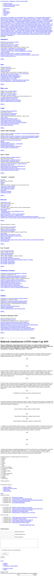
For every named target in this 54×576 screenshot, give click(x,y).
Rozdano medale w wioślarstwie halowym (10, 161)
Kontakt (5, 569)
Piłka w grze (4, 88)
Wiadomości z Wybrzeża (8, 270)
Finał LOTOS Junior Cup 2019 (19, 518)
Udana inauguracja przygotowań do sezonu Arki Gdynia (24, 517)
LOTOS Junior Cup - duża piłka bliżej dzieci (22, 498)
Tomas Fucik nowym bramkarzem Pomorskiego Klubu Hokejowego (27, 508)
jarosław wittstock (7, 487)
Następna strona (31, 524)
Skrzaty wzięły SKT (5, 71)
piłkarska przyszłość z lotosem (10, 488)
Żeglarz (2, 183)
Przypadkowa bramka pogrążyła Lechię (21, 501)
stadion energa (6, 489)
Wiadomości (4, 39)
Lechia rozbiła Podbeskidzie (18, 502)
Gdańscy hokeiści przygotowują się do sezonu (22, 510)
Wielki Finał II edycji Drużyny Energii (20, 522)
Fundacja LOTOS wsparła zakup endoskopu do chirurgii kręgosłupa (27, 500)
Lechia (2, 108)
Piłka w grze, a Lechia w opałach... (8, 94)
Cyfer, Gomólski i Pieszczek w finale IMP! (21, 521)
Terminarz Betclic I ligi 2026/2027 (8, 114)
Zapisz (35, 574)
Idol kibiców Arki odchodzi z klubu (20, 511)
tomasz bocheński (7, 491)
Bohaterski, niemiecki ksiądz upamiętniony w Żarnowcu (13, 277)
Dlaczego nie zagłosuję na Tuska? (8, 319)
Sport (2, 64)
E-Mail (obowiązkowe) (20, 534)
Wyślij (2, 561)
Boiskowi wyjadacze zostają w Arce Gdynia (22, 507)
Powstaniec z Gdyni (5, 206)
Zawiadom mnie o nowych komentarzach (11, 550)
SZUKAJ (33, 338)
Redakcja (5, 563)
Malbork (3, 295)
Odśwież (2, 557)
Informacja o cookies (8, 568)
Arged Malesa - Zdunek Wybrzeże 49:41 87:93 (22, 519)
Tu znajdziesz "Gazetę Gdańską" (10, 565)
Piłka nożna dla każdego (17, 497)
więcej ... (3, 59)
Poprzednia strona (23, 524)
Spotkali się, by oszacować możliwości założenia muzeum (13, 302)
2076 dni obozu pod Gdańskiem (8, 230)
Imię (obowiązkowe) (19, 531)
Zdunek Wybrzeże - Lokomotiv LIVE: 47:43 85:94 (23, 512)
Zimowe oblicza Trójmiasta (7, 254)
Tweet (2, 493)
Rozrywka (4, 199)
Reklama (5, 564)
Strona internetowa (19, 537)
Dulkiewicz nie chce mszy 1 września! (9, 45)
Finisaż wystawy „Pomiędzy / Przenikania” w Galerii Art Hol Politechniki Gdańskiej (19, 137)
